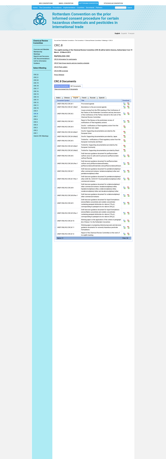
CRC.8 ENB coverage (61, 71)
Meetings (37, 54)
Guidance (37, 63)
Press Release (59, 75)
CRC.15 (36, 94)
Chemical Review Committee (93, 40)
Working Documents (61, 86)
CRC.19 (36, 83)
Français (131, 33)
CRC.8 (36, 114)
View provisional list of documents (66, 89)
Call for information (40, 61)
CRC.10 (36, 108)
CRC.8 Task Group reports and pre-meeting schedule (71, 63)
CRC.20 (36, 80)
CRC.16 (36, 91)
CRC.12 (36, 102)
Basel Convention (66, 3)
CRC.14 (36, 97)
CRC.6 (36, 119)
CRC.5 (36, 122)
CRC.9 (36, 111)
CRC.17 (36, 88)
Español (124, 33)
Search (129, 7)
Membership (38, 52)
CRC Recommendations (41, 59)
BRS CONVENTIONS (46, 3)
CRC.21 (36, 77)
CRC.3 (36, 128)
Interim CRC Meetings (41, 136)
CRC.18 (36, 86)
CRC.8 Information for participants (65, 59)
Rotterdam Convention (88, 3)
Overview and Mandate (41, 49)
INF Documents (75, 86)
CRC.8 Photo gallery (60, 67)
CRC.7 (36, 116)
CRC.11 (36, 105)
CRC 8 (110, 40)
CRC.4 (36, 125)
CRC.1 (36, 133)
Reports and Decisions (41, 56)
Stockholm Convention (113, 3)
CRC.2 (36, 130)
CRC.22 (36, 75)
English (117, 33)
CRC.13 (36, 100)
